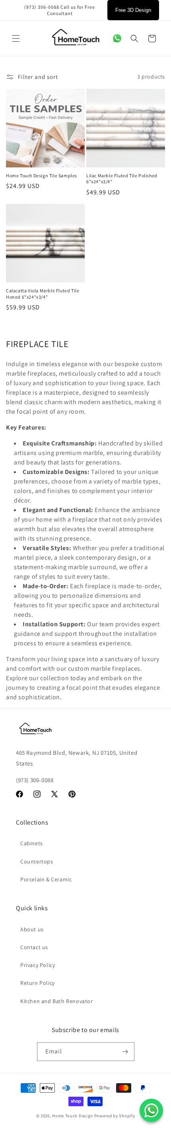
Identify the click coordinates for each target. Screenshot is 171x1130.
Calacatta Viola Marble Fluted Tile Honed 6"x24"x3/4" (42, 294)
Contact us (34, 947)
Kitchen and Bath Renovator (56, 1001)
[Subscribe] (125, 1051)
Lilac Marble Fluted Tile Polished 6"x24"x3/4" (121, 179)
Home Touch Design (72, 1115)
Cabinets (31, 843)
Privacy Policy (37, 965)
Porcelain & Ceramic (46, 879)
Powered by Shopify (114, 1115)
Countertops (36, 861)
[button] (16, 38)
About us (32, 929)
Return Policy (37, 982)
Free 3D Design (133, 10)
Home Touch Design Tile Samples (41, 175)
